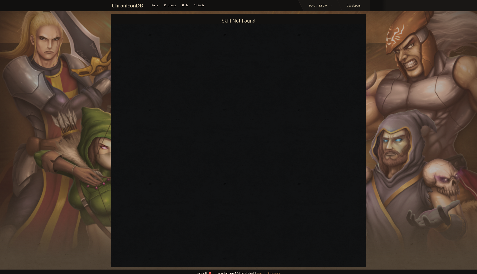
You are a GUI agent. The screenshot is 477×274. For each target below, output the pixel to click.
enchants (170, 5)
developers (354, 6)
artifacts (199, 5)
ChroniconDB (127, 6)
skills (185, 5)
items (155, 5)
